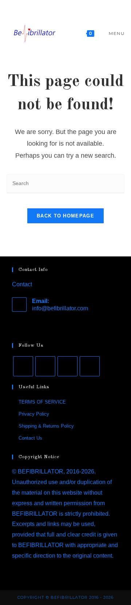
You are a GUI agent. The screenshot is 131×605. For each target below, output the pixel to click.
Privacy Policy (34, 414)
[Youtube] (67, 366)
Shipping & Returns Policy (46, 426)
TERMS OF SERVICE (42, 402)
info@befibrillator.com (60, 308)
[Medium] (90, 366)
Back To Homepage (65, 216)
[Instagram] (45, 366)
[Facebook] (23, 366)
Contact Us (30, 438)
